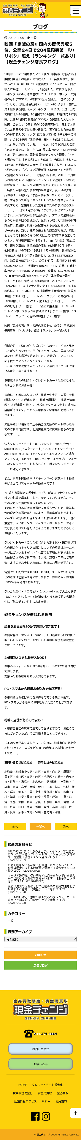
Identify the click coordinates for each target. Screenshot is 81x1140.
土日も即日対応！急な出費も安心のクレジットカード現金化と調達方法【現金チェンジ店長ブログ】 (41, 900)
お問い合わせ (40, 1048)
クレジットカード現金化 (47, 1084)
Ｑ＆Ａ (46, 1101)
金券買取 (62, 1092)
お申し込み (40, 1064)
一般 (34, 37)
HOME (22, 1084)
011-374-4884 (45, 1033)
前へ (15, 826)
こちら (28, 762)
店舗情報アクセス (25, 1101)
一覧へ (40, 826)
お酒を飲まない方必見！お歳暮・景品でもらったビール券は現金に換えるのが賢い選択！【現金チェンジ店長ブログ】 (41, 867)
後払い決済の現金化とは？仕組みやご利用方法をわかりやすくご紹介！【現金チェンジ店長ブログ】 (41, 889)
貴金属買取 (45, 1092)
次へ (66, 826)
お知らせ (40, 954)
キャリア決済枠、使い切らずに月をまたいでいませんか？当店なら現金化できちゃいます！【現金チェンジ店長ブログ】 (41, 878)
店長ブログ (40, 965)
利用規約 (61, 1101)
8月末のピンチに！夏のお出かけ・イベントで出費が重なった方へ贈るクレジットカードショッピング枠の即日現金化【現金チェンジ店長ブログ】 (41, 855)
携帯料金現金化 (23, 1092)
